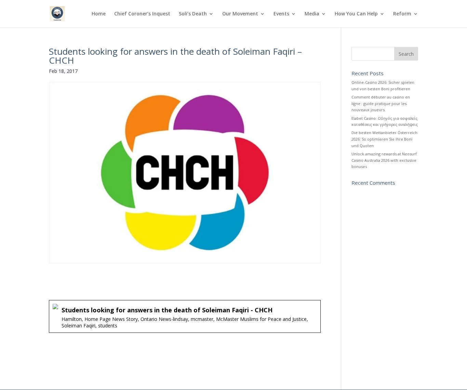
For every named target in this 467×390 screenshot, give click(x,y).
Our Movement (240, 14)
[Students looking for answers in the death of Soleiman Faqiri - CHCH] (184, 316)
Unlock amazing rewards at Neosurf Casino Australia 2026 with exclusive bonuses (384, 160)
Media (312, 14)
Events (281, 14)
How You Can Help (356, 14)
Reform (402, 14)
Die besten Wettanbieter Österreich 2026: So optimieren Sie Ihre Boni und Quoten (384, 139)
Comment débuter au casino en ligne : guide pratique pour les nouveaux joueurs (380, 103)
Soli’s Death (193, 14)
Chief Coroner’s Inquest (142, 14)
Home (99, 14)
